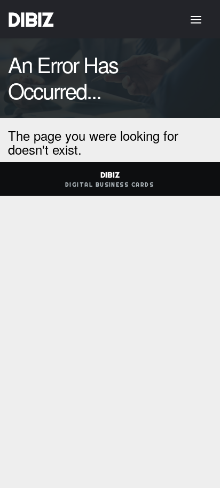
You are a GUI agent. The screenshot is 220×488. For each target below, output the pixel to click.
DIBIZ (30, 19)
